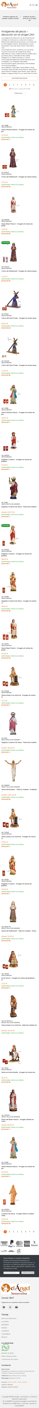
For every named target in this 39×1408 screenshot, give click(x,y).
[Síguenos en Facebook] (3, 1307)
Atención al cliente (7, 1353)
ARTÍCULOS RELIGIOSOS (8, 1318)
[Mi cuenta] (30, 5)
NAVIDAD (4, 1328)
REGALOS (4, 1337)
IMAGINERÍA (5, 1325)
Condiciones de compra (9, 1359)
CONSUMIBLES (5, 1334)
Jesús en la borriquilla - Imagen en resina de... (18, 1072)
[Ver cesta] (33, 5)
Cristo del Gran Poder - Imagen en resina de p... (19, 318)
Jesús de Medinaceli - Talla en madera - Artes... (19, 931)
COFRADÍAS (5, 1331)
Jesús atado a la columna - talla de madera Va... (19, 1025)
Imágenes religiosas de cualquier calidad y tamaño (10, 17)
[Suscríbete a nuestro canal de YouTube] (16, 1307)
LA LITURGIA (5, 1322)
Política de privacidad (8, 1356)
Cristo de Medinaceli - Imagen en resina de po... (19, 177)
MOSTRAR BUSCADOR (19, 78)
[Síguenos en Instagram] (10, 1307)
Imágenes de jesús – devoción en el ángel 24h (29, 18)
